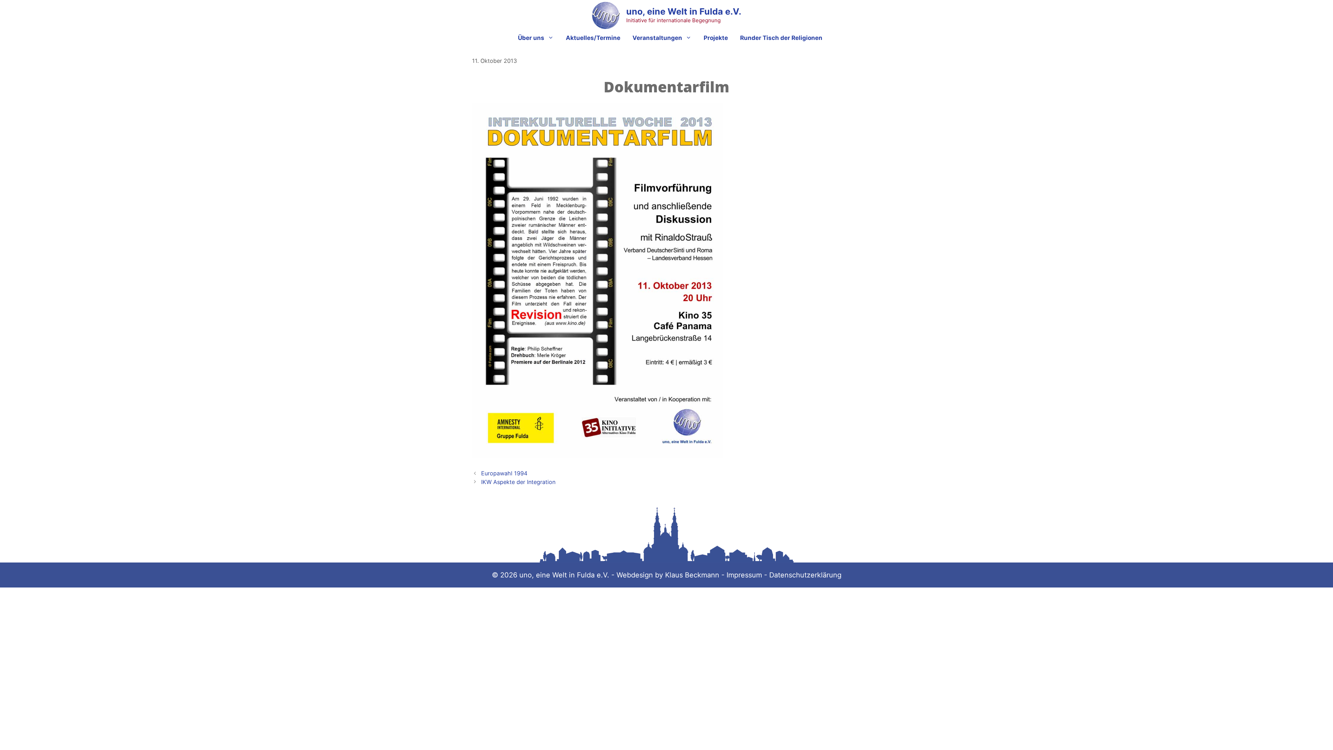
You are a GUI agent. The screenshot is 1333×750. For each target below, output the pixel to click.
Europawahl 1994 (504, 473)
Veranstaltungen (657, 37)
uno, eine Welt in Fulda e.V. (683, 11)
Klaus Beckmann (693, 575)
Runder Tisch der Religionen (781, 37)
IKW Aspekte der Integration (518, 481)
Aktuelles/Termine (593, 37)
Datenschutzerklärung (805, 575)
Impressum (744, 575)
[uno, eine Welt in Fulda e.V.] (606, 15)
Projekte (716, 37)
